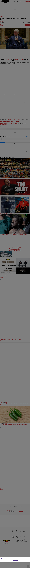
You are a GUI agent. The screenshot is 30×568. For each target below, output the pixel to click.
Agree (15, 560)
